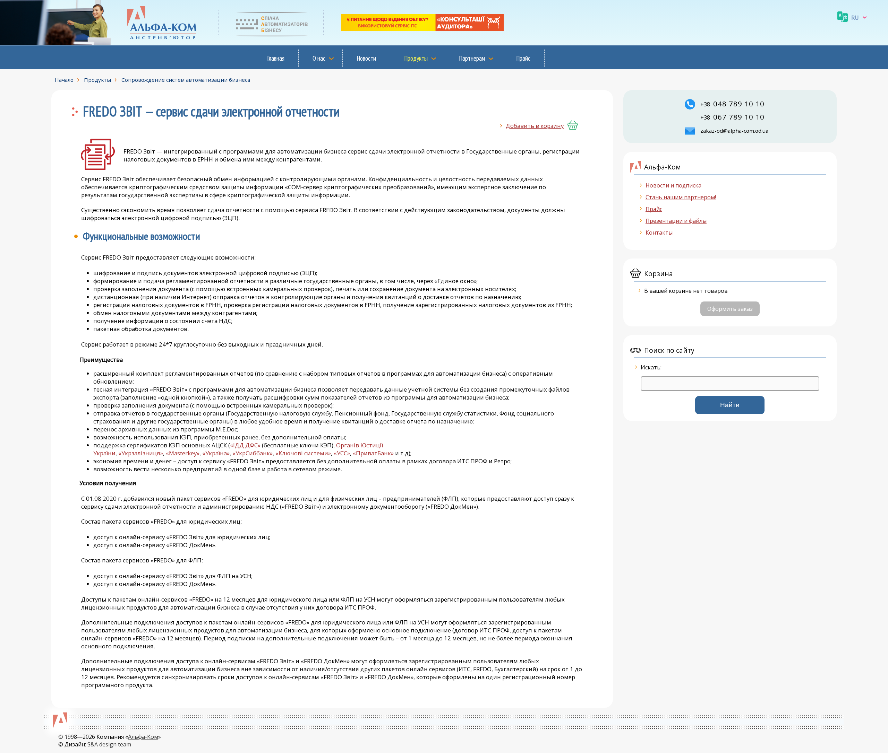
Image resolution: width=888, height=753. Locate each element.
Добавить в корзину (535, 126)
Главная (275, 58)
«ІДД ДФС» (245, 445)
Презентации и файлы (676, 221)
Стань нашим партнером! (681, 197)
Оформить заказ (730, 309)
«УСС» (342, 453)
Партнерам (472, 58)
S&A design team (109, 744)
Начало (64, 79)
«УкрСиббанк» (252, 453)
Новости (366, 58)
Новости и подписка (673, 185)
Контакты (659, 232)
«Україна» (216, 453)
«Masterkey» (182, 453)
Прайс (523, 58)
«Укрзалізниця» (140, 453)
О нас (319, 58)
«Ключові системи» (303, 453)
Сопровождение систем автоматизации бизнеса (185, 79)
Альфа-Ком (143, 737)
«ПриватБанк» (373, 453)
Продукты (416, 58)
